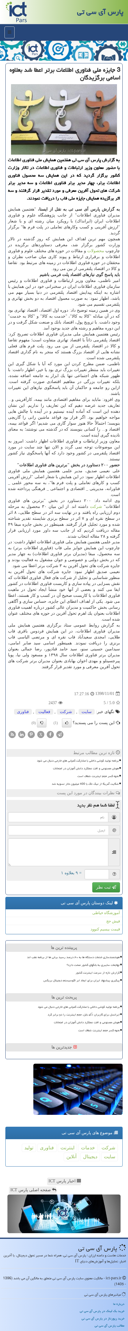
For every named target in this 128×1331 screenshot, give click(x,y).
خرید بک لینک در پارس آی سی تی (102, 1311)
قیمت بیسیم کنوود (105, 929)
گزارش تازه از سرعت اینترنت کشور (98, 973)
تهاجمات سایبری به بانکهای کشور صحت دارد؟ (93, 965)
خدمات (88, 1147)
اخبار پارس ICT (63, 1181)
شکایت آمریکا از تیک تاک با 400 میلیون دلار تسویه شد (85, 784)
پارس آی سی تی (100, 11)
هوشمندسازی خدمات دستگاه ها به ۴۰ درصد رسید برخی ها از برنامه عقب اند (73, 957)
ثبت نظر (104, 887)
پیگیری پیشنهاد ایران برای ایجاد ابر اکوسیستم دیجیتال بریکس (81, 980)
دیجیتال (90, 1156)
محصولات (95, 251)
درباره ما (118, 1304)
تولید (28, 1147)
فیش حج (113, 921)
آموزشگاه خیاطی (106, 913)
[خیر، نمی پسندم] (41, 722)
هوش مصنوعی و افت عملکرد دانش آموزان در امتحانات (86, 768)
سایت (87, 712)
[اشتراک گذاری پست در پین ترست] (31, 734)
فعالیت (44, 712)
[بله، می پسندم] (66, 722)
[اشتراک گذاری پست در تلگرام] (60, 734)
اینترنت (67, 1147)
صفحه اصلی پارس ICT (31, 1190)
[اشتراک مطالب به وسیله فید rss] (12, 734)
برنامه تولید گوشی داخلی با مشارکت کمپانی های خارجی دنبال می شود (78, 761)
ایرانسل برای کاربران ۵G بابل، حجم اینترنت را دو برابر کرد (84, 1015)
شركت (96, 506)
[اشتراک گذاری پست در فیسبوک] (50, 734)
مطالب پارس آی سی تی (109, 1325)
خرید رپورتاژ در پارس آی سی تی (103, 1318)
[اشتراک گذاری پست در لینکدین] (22, 734)
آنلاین (71, 1156)
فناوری (23, 712)
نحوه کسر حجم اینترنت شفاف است (98, 776)
